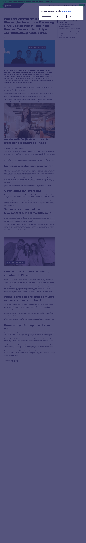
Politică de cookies (66, 11)
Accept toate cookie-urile (74, 16)
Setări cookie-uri (46, 16)
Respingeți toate (59, 16)
